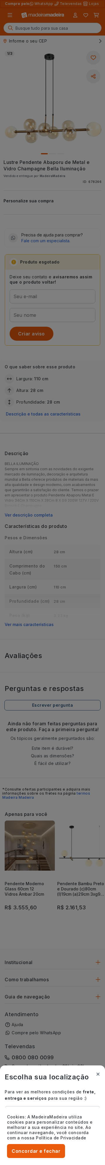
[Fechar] (98, 1074)
